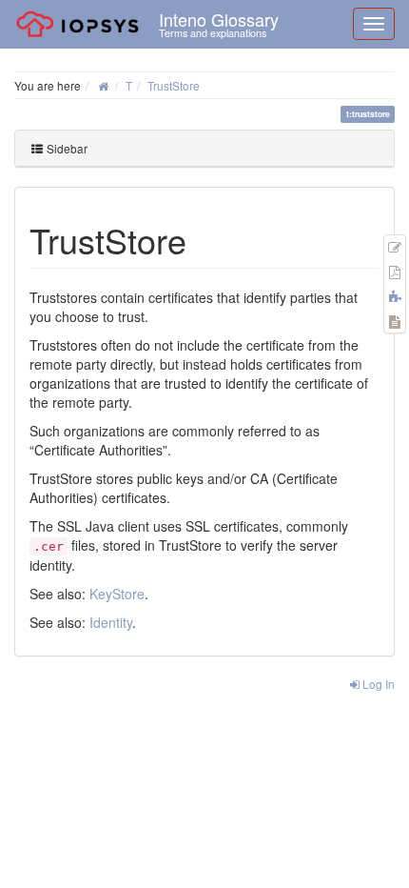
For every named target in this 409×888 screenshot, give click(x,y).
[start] (103, 85)
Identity (110, 622)
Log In (377, 684)
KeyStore (117, 593)
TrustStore (173, 85)
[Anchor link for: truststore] (204, 239)
